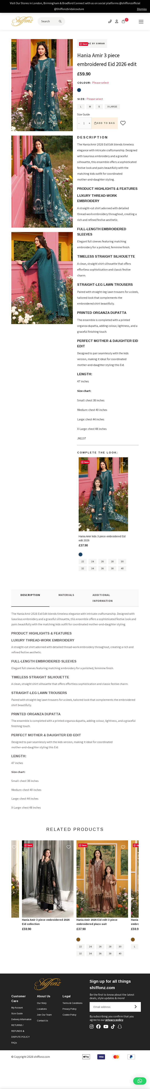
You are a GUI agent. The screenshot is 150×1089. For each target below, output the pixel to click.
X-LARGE (112, 106)
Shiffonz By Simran (92, 43)
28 (112, 561)
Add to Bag (106, 123)
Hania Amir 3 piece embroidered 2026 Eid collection (46, 921)
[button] (139, 1081)
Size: (82, 99)
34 (92, 568)
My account (17, 1007)
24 (92, 561)
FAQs (14, 1043)
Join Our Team (44, 1015)
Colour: (84, 83)
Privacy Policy (69, 1009)
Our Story (41, 1003)
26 (102, 561)
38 (112, 568)
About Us (43, 996)
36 (102, 568)
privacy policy (114, 1020)
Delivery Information (21, 1019)
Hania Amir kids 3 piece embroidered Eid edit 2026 (102, 538)
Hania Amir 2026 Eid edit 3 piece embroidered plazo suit (96, 921)
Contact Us (42, 1020)
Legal (66, 996)
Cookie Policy (69, 1015)
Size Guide (83, 114)
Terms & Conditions (72, 1003)
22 (82, 561)
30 (122, 561)
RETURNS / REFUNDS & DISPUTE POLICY (20, 1031)
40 (122, 568)
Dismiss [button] (142, 9)
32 (82, 568)
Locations (42, 1009)
